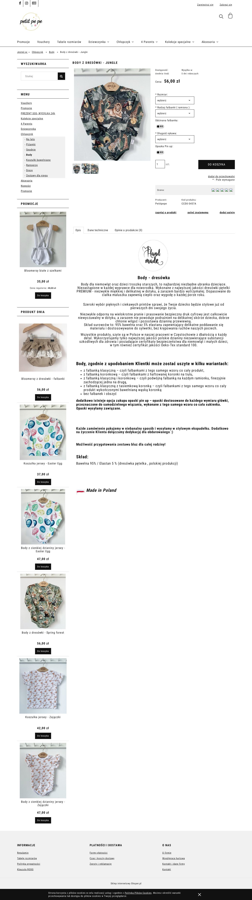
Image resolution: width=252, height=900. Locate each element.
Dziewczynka (28, 128)
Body (29, 154)
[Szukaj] (61, 76)
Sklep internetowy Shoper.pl (126, 883)
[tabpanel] (154, 369)
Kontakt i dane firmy (173, 863)
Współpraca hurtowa (173, 858)
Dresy (29, 170)
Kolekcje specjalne (32, 118)
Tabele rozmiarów (27, 858)
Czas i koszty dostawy (102, 858)
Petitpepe (161, 203)
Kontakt (166, 869)
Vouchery (26, 102)
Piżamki (31, 144)
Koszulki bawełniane (38, 159)
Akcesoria (26, 180)
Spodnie (31, 149)
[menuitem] (27, 42)
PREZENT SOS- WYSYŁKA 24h (38, 113)
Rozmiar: (161, 94)
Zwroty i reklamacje (101, 863)
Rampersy (32, 165)
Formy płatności (99, 852)
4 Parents (26, 123)
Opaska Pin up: (164, 146)
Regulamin (23, 852)
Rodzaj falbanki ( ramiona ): (172, 107)
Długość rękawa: (166, 133)
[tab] (79, 230)
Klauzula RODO (25, 869)
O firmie (166, 852)
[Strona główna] (31, 21)
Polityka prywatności (28, 863)
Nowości (26, 185)
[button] (165, 212)
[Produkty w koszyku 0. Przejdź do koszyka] (231, 17)
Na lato (30, 139)
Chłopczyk (27, 134)
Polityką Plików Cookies (138, 892)
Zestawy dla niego (37, 175)
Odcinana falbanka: (166, 120)
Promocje (26, 108)
